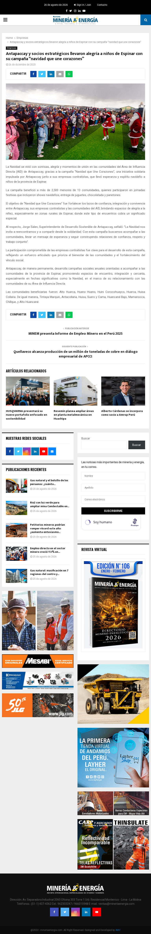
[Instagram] (75, 912)
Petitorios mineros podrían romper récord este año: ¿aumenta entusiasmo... (47, 528)
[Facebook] (54, 912)
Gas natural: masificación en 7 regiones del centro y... (49, 572)
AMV (118, 930)
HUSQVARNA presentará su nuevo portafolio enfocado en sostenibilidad (26, 415)
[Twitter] (65, 912)
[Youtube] (96, 912)
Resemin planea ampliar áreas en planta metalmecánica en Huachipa (74, 415)
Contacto (102, 5)
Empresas (11, 48)
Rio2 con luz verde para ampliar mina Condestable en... (49, 504)
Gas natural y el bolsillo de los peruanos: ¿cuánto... (49, 482)
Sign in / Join (83, 5)
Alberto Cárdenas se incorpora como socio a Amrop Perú (122, 413)
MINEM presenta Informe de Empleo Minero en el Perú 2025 (75, 334)
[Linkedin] (86, 912)
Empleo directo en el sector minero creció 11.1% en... (47, 550)
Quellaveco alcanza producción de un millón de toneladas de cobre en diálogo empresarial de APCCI (76, 354)
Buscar (85, 438)
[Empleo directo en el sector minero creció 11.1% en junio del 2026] (16, 554)
